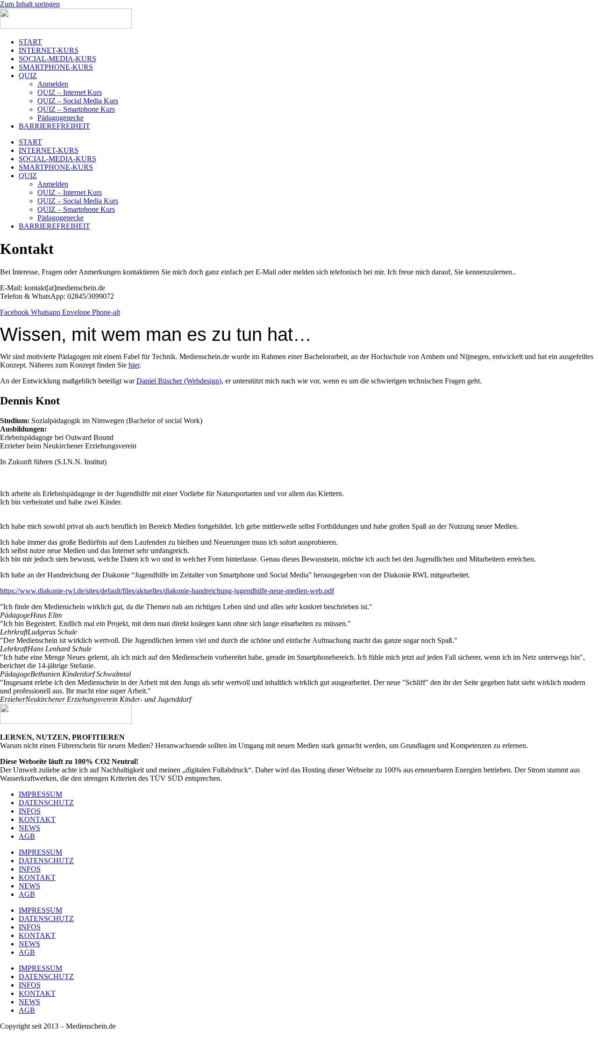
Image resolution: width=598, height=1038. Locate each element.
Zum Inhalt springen (30, 4)
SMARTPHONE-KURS (56, 67)
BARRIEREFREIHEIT (54, 126)
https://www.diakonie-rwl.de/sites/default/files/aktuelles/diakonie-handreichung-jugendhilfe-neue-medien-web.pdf (167, 591)
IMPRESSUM (40, 794)
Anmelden (52, 84)
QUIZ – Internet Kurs (69, 92)
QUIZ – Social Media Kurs (77, 101)
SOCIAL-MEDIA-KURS (57, 59)
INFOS (30, 811)
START (30, 42)
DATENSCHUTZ (46, 803)
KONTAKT (37, 819)
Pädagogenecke (60, 118)
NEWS (29, 828)
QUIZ (28, 75)
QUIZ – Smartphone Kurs (76, 109)
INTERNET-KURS (48, 50)
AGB (27, 836)
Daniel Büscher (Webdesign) (178, 381)
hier (133, 365)
